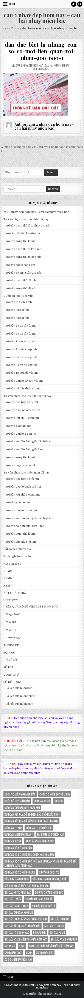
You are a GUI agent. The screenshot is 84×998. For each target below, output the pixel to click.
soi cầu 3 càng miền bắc (49, 892)
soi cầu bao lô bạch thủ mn (23, 486)
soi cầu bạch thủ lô (16, 906)
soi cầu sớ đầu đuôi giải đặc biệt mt (29, 441)
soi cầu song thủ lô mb (21, 241)
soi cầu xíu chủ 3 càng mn (23, 494)
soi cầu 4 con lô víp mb (21, 341)
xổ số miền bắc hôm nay (18, 959)
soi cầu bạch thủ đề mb (21, 280)
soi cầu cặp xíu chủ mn (21, 541)
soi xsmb (10, 946)
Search (51, 172)
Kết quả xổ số (12, 563)
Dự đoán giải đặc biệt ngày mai (22, 807)
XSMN (7, 578)
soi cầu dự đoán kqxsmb (19, 912)
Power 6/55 (14, 637)
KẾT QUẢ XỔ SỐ (14, 593)
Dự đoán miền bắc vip (18, 295)
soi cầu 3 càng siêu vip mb (23, 272)
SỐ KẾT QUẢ (12, 682)
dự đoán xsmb (13, 841)
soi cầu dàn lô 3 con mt (21, 433)
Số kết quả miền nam (19, 703)
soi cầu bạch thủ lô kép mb (23, 249)
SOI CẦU (9, 652)
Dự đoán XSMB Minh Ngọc (39, 841)
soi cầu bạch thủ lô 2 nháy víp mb (28, 225)
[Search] (79, 4)
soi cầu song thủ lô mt (20, 457)
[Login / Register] (73, 4)
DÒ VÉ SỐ (10, 660)
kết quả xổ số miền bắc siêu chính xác (27, 885)
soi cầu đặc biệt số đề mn (22, 478)
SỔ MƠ (8, 667)
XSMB (7, 571)
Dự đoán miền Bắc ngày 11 (19, 834)
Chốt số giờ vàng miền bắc (20, 794)
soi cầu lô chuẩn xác (17, 932)
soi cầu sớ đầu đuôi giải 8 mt (25, 449)
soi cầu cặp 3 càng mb (20, 264)
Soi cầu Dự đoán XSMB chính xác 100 (26, 919)
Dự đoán (58, 801)
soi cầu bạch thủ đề (43, 906)
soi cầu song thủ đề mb (21, 288)
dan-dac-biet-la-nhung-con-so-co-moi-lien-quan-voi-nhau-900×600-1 (42, 51)
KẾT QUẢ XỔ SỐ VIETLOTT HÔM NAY (32, 606)
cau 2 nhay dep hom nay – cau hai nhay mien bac (42, 17)
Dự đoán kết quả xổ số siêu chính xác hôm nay (31, 821)
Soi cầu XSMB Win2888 (64, 939)
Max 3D (11, 622)
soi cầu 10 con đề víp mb (22, 372)
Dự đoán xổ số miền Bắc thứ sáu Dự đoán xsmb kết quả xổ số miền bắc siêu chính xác (40, 863)
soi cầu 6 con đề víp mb (21, 357)
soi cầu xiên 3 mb (17, 309)
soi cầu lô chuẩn (54, 926)
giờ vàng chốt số (49, 872)
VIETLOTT (10, 600)
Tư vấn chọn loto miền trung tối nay (27, 396)
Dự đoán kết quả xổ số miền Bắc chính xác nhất (32, 814)
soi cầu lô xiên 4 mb (19, 302)
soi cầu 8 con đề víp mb (21, 365)
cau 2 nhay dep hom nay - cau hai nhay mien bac (43, 65)
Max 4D (11, 630)
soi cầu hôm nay (60, 919)
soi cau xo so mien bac (18, 892)
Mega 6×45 (13, 614)
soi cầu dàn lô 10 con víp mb (25, 380)
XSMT (7, 585)
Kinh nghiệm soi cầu (17, 556)
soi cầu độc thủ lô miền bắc (23, 233)
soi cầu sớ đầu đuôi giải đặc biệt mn (29, 518)
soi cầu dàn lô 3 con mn (21, 510)
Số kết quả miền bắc (19, 688)
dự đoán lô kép (13, 828)
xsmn (29, 952)
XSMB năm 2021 (13, 952)
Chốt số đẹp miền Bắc (17, 801)
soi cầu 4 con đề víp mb (21, 349)
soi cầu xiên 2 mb (17, 317)
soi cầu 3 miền (13, 899)
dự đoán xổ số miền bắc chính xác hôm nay (29, 854)
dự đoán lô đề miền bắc (39, 828)
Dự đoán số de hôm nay (50, 834)
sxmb (22, 946)
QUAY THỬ (11, 674)
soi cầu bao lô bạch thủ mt (23, 410)
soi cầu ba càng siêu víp (39, 899)
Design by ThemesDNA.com (42, 993)
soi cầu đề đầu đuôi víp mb (23, 388)
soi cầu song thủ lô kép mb (24, 256)
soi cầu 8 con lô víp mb (21, 325)
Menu (12, 4)
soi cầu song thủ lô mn (21, 533)
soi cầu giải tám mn (18, 502)
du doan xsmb (42, 801)
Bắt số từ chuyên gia (17, 549)
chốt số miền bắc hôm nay (54, 794)
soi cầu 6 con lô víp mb (21, 333)
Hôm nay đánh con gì (17, 879)
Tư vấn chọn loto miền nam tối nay (26, 472)
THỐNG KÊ (11, 645)
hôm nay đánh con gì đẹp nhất (50, 879)
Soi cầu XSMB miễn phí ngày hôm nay (26, 939)
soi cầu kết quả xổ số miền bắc (22, 926)
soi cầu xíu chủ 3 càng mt (22, 417)
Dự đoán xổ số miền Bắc (18, 848)
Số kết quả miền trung (20, 696)
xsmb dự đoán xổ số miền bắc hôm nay (51, 946)
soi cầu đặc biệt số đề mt (22, 402)
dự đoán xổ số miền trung (20, 872)
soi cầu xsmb (57, 932)
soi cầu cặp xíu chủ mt (20, 465)
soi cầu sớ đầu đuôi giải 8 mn (25, 526)
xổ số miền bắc (44, 952)
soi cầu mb (39, 932)
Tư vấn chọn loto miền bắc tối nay (25, 219)
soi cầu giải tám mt (18, 425)
